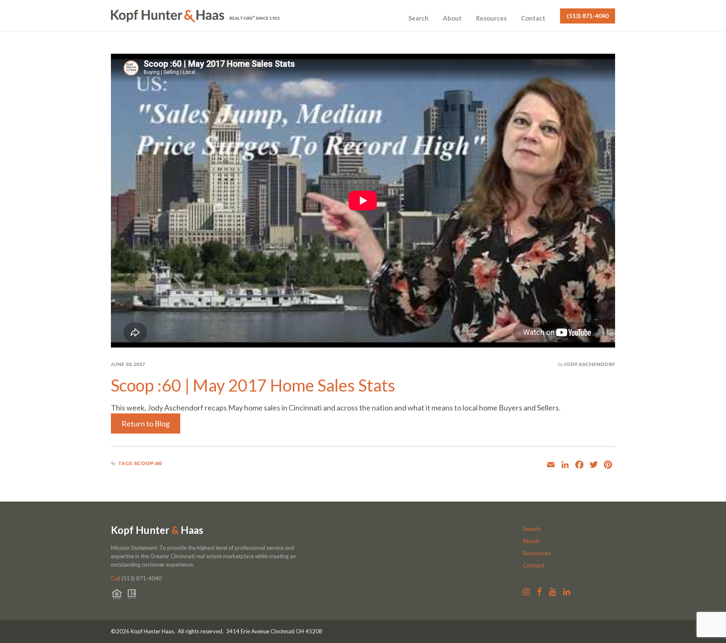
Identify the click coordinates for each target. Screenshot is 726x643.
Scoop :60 (147, 463)
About (452, 18)
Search (418, 18)
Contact (533, 18)
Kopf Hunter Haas (157, 530)
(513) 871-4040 (587, 15)
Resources (491, 18)
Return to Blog (145, 423)
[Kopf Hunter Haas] (167, 16)
